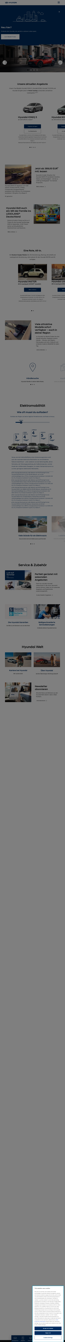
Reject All (48, 1333)
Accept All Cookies (48, 1328)
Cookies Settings (48, 1337)
